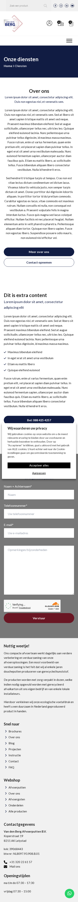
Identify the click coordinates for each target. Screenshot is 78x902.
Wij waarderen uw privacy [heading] (27, 428)
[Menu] (69, 40)
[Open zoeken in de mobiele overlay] (28, 5)
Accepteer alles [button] (39, 465)
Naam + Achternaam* (18, 486)
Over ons (14, 737)
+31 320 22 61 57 (20, 862)
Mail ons (14, 866)
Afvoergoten (17, 799)
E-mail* (8, 524)
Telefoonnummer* (15, 505)
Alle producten (18, 811)
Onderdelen (16, 805)
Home (8, 66)
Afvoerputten (17, 787)
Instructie (15, 755)
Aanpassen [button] (39, 473)
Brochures (15, 731)
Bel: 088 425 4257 (39, 420)
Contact (14, 761)
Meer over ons (39, 252)
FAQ (11, 767)
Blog (12, 743)
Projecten (15, 749)
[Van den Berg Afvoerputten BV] (13, 23)
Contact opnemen (39, 262)
